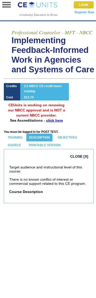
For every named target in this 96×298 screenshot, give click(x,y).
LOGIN (83, 5)
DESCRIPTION (39, 137)
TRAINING (15, 137)
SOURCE (14, 145)
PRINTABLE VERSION (45, 145)
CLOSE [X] (79, 156)
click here (54, 120)
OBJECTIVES (67, 137)
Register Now (84, 12)
